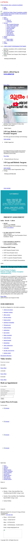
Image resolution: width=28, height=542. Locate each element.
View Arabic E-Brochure (12, 25)
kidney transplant (8, 335)
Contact (5, 43)
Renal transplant (10, 28)
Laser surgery (10, 32)
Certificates (9, 21)
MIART (5, 9)
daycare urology (7, 317)
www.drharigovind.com (6, 503)
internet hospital (7, 340)
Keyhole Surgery (11, 35)
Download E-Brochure (6, 355)
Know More (6, 84)
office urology (7, 315)
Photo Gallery (10, 39)
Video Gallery (10, 40)
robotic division (7, 327)
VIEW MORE (7, 139)
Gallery (5, 37)
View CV (9, 20)
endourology (7, 330)
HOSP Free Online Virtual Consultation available (15, 12)
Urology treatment (11, 27)
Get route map (9, 514)
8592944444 (15, 46)
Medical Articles (7, 469)
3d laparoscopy (7, 325)
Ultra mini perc (10, 33)
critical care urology (8, 309)
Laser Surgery (7, 476)
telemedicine (6, 343)
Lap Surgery (6, 473)
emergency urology (8, 312)
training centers (7, 353)
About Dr (6, 19)
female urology (7, 320)
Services (6, 23)
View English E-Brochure (13, 24)
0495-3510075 (8, 46)
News (5, 41)
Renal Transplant (8, 472)
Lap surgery (9, 29)
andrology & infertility (9, 322)
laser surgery (7, 332)
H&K (5, 7)
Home (5, 17)
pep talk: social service (9, 350)
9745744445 (22, 46)
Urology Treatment (8, 471)
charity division (7, 337)
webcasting (6, 348)
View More (6, 156)
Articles (5, 36)
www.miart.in (9, 74)
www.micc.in (4, 506)
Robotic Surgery (10, 31)
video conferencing (8, 345)
